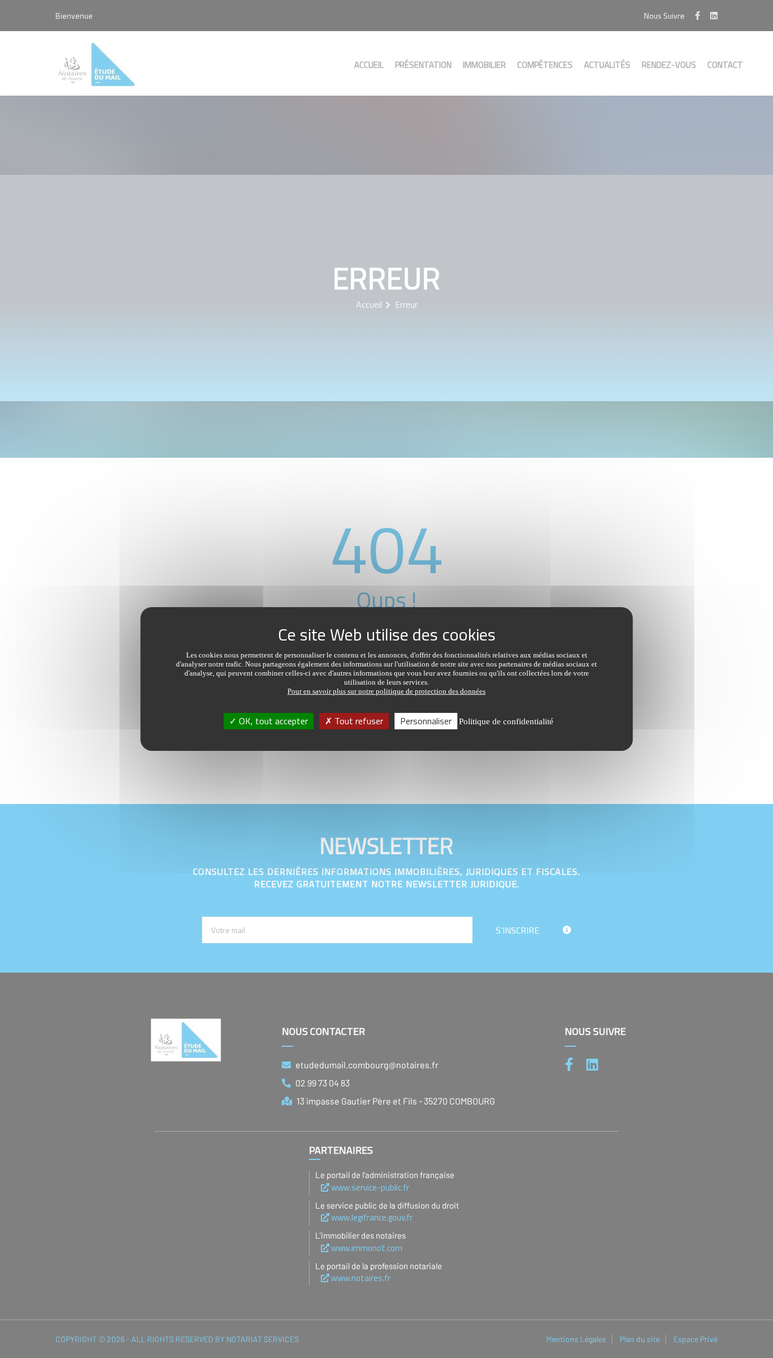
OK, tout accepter (272, 721)
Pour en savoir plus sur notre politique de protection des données (386, 691)
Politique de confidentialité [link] (506, 721)
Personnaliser (426, 721)
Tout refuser (357, 721)
